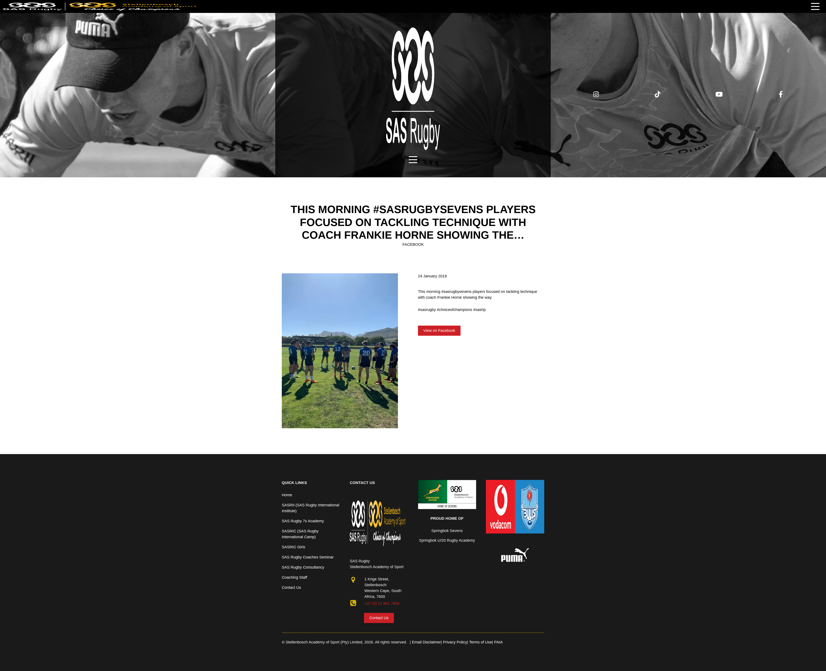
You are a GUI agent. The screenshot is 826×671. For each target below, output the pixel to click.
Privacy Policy (455, 642)
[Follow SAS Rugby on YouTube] (719, 96)
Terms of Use (480, 642)
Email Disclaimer (426, 642)
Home (287, 495)
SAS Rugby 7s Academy (303, 521)
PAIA (498, 642)
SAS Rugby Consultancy (303, 567)
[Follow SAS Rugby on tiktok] (657, 96)
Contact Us (291, 587)
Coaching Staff (294, 577)
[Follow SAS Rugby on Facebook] (781, 95)
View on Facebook (439, 330)
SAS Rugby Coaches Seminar (308, 557)
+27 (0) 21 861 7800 (381, 603)
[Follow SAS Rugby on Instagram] (596, 96)
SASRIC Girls (293, 547)
